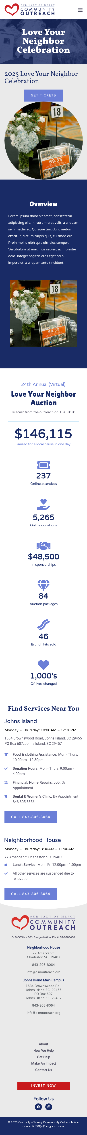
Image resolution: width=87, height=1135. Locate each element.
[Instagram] (48, 1106)
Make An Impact (43, 1063)
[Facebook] (38, 1106)
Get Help (43, 1057)
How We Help (43, 1050)
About (43, 1044)
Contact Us (43, 1070)
